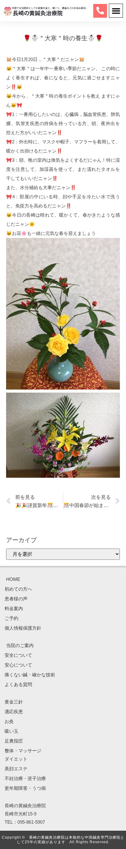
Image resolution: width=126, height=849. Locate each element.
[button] (116, 11)
